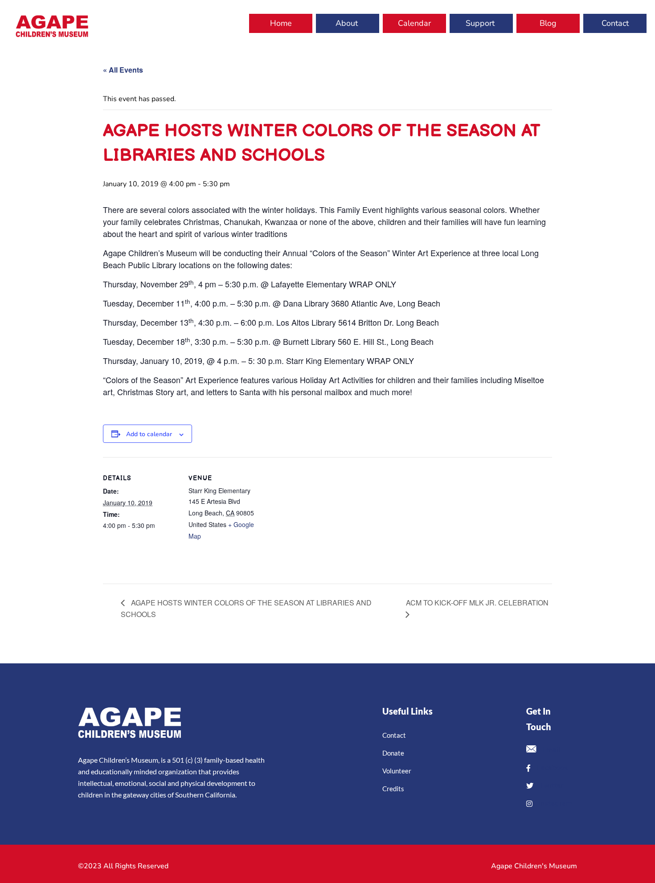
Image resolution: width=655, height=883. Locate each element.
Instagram (554, 803)
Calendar (414, 23)
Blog (548, 23)
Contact (615, 23)
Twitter (551, 785)
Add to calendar (149, 434)
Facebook (551, 768)
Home (281, 23)
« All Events (123, 70)
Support (480, 23)
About (347, 23)
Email (550, 750)
